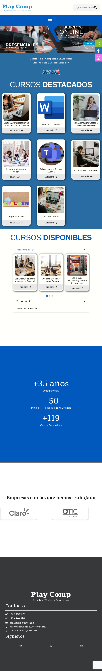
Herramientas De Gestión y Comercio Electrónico (85, 124)
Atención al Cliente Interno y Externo (25, 280)
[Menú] (50, 20)
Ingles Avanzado (16, 216)
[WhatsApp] (51, 646)
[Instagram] (81, 646)
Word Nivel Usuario (51, 124)
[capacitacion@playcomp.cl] (7, 622)
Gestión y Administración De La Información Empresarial (16, 124)
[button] (47, 296)
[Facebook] (20, 646)
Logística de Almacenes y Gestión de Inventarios (51, 280)
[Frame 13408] (18, 507)
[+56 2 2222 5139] (7, 617)
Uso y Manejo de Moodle (77, 280)
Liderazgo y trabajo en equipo (16, 170)
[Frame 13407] (70, 507)
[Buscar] (95, 8)
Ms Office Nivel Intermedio (85, 170)
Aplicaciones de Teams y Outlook (51, 170)
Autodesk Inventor (51, 216)
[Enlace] (17, 8)
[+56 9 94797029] (7, 614)
